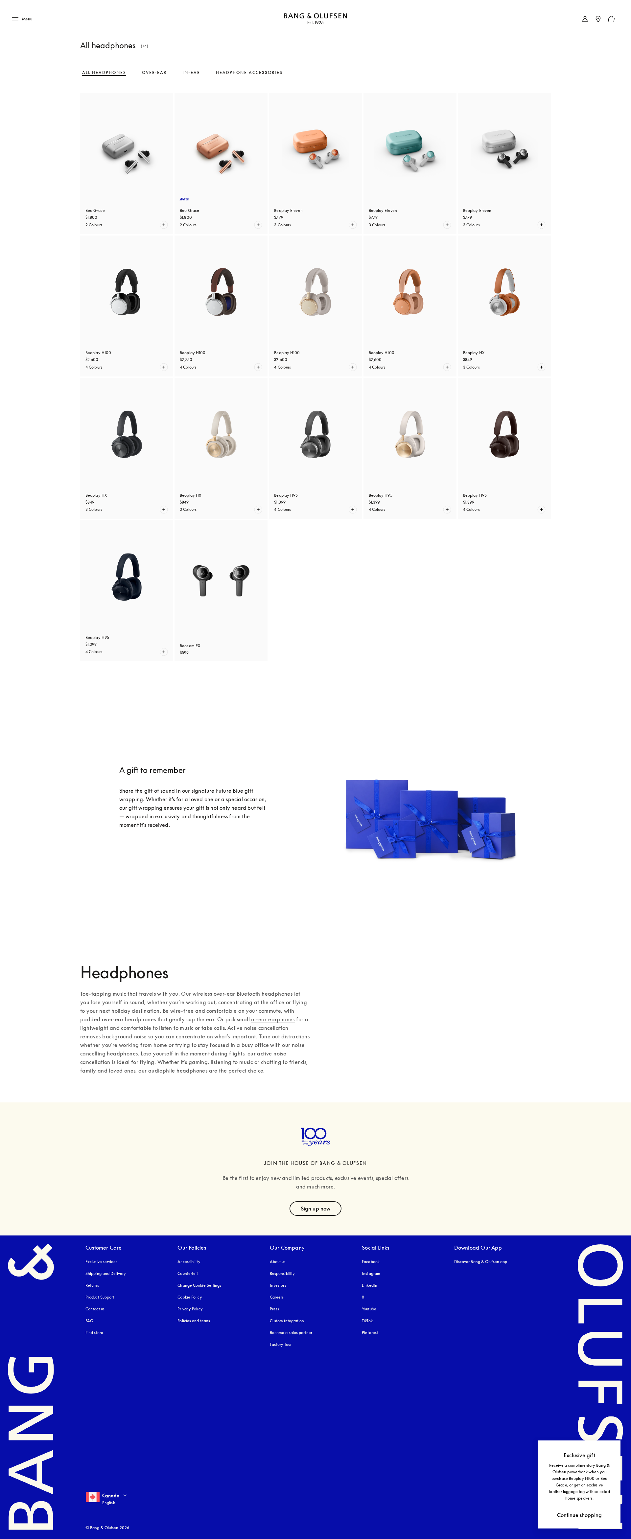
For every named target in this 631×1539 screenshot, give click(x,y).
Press (274, 1308)
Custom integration (287, 1320)
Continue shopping (579, 1515)
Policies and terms (193, 1320)
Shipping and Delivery (105, 1273)
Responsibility (282, 1273)
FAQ (89, 1320)
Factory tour (281, 1344)
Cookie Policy (189, 1297)
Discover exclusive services (162, 851)
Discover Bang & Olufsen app (480, 1261)
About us (278, 1261)
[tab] (104, 73)
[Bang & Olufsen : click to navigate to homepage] (315, 19)
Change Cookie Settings (199, 1285)
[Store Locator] (598, 19)
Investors (278, 1285)
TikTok (367, 1320)
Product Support (99, 1297)
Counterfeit (187, 1273)
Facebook (371, 1261)
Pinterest (370, 1332)
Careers (277, 1297)
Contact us (95, 1308)
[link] (585, 19)
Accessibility (188, 1261)
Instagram (371, 1273)
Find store (94, 1332)
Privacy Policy (189, 1308)
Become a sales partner (291, 1332)
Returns (92, 1285)
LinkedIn (369, 1285)
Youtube (369, 1308)
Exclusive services (101, 1261)
